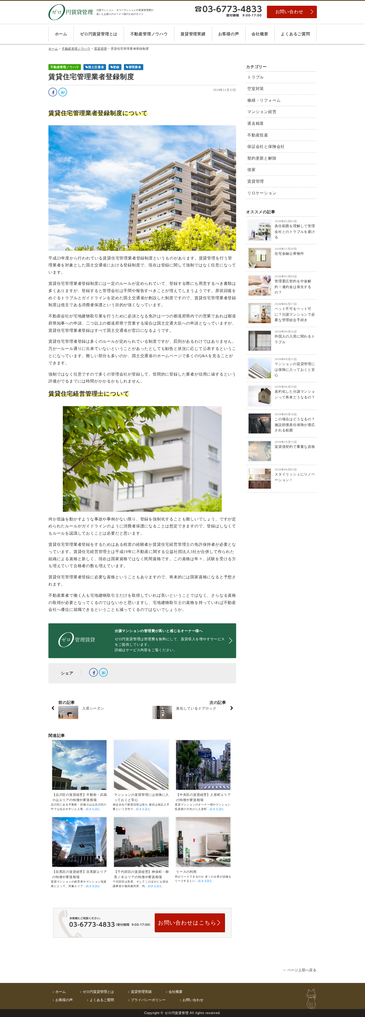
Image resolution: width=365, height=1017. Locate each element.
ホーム (61, 34)
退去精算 (255, 123)
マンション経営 (262, 112)
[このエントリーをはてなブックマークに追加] (62, 92)
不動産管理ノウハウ (149, 34)
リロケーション (262, 193)
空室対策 (255, 88)
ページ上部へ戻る (302, 970)
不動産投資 (257, 135)
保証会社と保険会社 (266, 146)
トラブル (255, 77)
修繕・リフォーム (264, 100)
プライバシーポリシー (148, 1000)
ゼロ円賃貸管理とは (98, 34)
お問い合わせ (289, 11)
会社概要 (260, 34)
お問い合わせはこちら (187, 923)
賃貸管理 (255, 181)
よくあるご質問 (295, 34)
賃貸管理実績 (193, 34)
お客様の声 (228, 34)
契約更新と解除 (262, 158)
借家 (251, 170)
